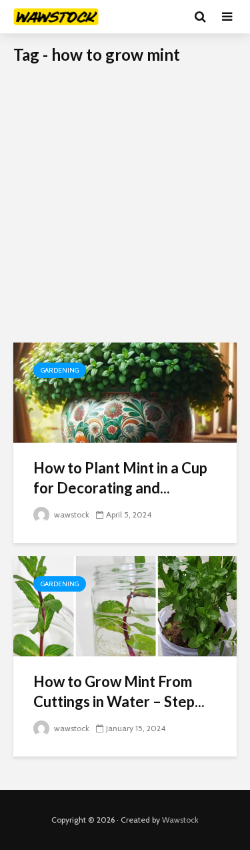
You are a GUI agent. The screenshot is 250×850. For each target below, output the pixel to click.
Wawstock (180, 820)
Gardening (60, 370)
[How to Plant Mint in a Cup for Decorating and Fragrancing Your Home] (125, 391)
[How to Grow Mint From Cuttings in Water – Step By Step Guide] (125, 605)
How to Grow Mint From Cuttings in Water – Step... (119, 691)
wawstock (70, 514)
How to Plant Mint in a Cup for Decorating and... (120, 478)
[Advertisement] (125, 210)
